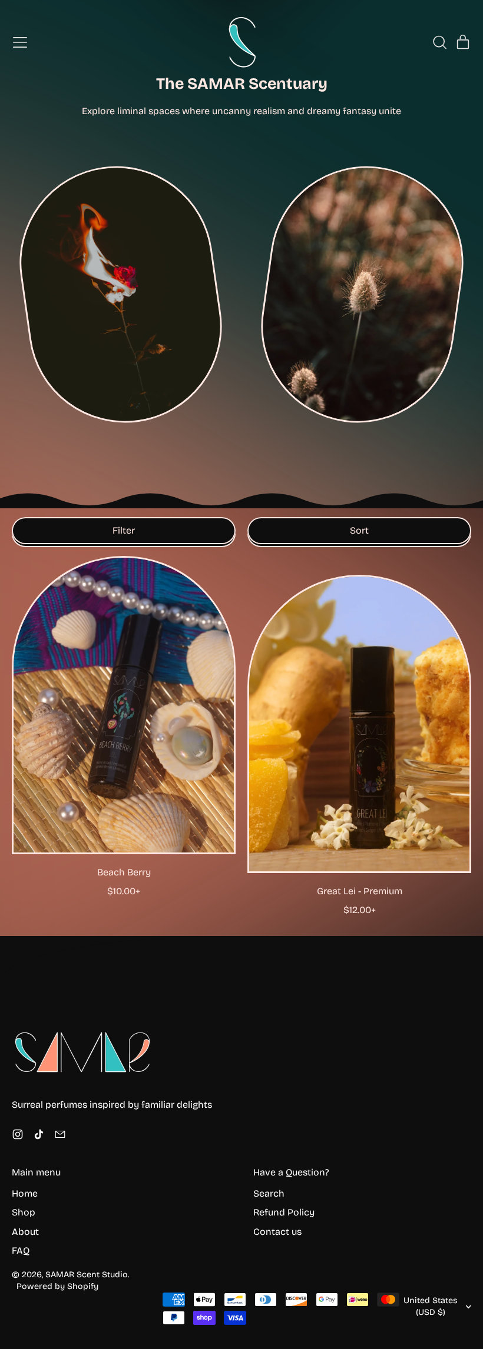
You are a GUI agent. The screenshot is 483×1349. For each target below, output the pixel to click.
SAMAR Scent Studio (86, 1275)
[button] (439, 42)
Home (25, 1193)
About (25, 1231)
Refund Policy (284, 1212)
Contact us (277, 1231)
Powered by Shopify (57, 1286)
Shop (23, 1212)
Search (268, 1193)
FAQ (20, 1250)
